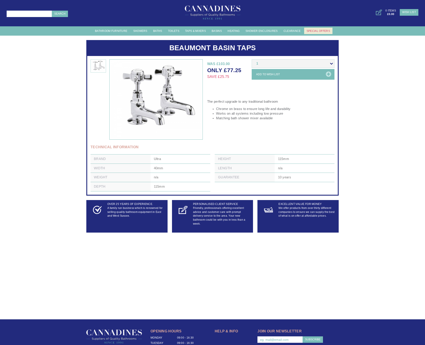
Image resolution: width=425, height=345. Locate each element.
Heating (234, 31)
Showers (140, 31)
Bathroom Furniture (111, 31)
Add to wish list (268, 74)
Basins (217, 31)
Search (60, 13)
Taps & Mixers (195, 31)
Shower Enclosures (261, 31)
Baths (157, 31)
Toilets (173, 31)
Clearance (292, 31)
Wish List (409, 12)
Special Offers (318, 31)
